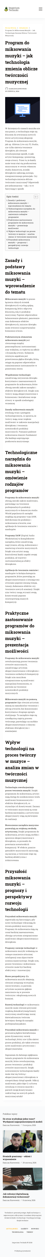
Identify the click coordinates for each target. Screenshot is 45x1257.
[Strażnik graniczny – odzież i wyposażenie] (22, 1141)
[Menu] (40, 9)
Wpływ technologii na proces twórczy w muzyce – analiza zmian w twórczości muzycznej (22, 234)
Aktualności (12, 1229)
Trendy (30, 1232)
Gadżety (24, 1229)
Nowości (35, 1229)
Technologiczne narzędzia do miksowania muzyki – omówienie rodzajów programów (21, 213)
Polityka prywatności (23, 1251)
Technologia (18, 1232)
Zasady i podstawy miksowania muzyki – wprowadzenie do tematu (19, 203)
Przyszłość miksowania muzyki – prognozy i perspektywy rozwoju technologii (19, 244)
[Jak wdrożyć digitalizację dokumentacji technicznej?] (22, 1179)
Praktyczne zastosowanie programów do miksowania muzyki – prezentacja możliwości (20, 224)
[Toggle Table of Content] (34, 197)
